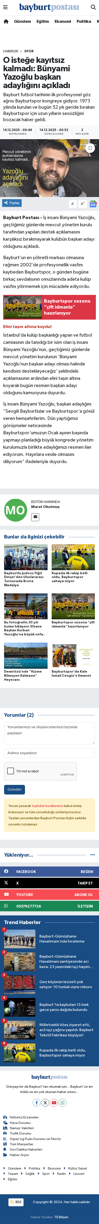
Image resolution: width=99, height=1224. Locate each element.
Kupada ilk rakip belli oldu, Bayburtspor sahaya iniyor (69, 577)
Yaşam (13, 1174)
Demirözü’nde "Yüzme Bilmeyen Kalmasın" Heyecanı (23, 675)
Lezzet (79, 1174)
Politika (84, 21)
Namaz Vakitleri (22, 1128)
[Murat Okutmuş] (15, 510)
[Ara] (93, 8)
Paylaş (14, 203)
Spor (29, 51)
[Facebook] (37, 1103)
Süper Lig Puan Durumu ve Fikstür (35, 1139)
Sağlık (30, 1174)
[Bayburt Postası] (49, 7)
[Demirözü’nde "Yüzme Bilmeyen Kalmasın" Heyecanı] (26, 656)
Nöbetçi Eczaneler (24, 1117)
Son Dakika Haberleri (26, 1149)
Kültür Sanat (77, 1168)
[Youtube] (54, 1103)
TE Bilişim (61, 1217)
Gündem (22, 21)
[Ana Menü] (5, 8)
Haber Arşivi (19, 1155)
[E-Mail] (35, 517)
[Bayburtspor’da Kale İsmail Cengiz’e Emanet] (73, 656)
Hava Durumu (20, 1123)
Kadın (61, 1174)
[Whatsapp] (63, 1103)
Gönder (14, 790)
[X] (45, 1103)
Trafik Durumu (20, 1133)
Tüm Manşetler (21, 1144)
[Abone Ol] (93, 204)
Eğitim (43, 21)
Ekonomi (63, 21)
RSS (18, 1202)
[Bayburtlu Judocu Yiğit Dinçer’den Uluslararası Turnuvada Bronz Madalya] (26, 557)
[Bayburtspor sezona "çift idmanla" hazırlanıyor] (73, 606)
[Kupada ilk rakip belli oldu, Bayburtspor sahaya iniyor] (73, 557)
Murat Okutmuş (45, 507)
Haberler (10, 51)
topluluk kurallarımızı (48, 806)
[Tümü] (92, 855)
